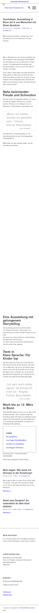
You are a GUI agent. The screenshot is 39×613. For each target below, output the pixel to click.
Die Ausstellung (11, 437)
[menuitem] (28, 7)
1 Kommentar (16, 28)
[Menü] (33, 7)
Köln (28, 28)
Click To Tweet (24, 128)
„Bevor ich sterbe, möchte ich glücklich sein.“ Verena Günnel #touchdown (19, 119)
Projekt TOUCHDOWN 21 (18, 440)
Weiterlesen (6, 491)
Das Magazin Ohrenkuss (14, 447)
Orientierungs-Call (16, 581)
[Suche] (28, 7)
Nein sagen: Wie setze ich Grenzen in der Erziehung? (17, 471)
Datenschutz (7, 595)
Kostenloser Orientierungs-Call (19, 1)
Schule (19, 509)
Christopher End (7, 30)
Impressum (7, 592)
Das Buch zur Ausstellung (15, 444)
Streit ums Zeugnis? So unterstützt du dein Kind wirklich (16, 503)
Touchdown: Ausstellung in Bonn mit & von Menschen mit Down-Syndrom (19, 22)
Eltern (24, 28)
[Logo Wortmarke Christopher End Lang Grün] (16, 7)
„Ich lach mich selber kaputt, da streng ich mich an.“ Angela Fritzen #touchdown (19, 389)
